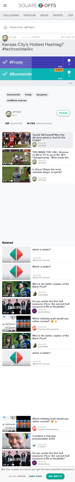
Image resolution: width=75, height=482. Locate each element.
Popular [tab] (30, 15)
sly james (42, 94)
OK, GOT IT (55, 476)
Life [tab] (70, 15)
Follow (63, 113)
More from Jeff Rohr (22, 27)
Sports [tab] (58, 15)
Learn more (35, 476)
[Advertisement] (37, 391)
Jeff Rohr (16, 112)
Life (14, 37)
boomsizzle (13, 94)
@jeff (14, 115)
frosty (28, 94)
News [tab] (44, 15)
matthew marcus (16, 100)
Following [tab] (11, 15)
